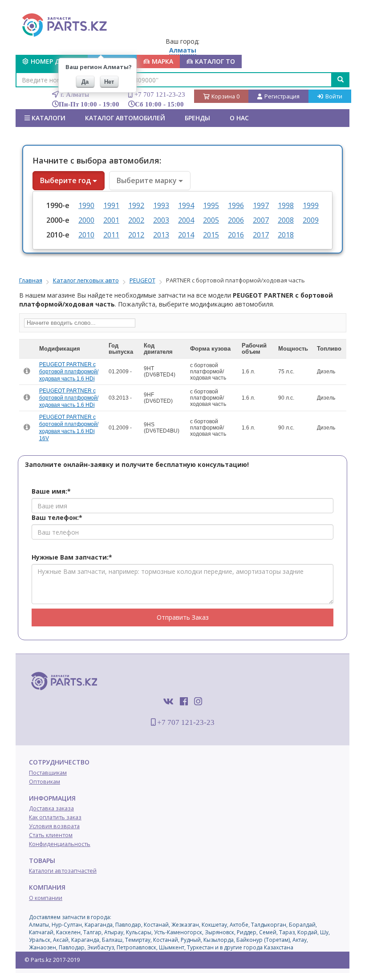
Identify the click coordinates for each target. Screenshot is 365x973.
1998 (286, 205)
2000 (86, 220)
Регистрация (282, 96)
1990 (86, 205)
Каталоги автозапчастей (63, 871)
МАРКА (162, 61)
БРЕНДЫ (197, 118)
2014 (186, 235)
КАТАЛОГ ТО (215, 61)
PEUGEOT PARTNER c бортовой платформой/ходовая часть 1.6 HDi (68, 371)
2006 (236, 220)
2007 (261, 220)
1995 (211, 205)
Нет (109, 81)
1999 (311, 205)
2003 (161, 220)
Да (85, 81)
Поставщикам (48, 773)
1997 (261, 205)
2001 (111, 220)
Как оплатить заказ (55, 817)
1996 (236, 205)
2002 (136, 220)
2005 (211, 220)
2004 (186, 220)
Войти (333, 96)
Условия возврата (54, 826)
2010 (86, 235)
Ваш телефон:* (57, 517)
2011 (111, 235)
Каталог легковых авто (86, 280)
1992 (136, 205)
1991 (111, 205)
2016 (236, 235)
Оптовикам (44, 781)
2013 (161, 235)
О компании (45, 898)
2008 (286, 220)
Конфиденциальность (59, 844)
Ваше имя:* (51, 491)
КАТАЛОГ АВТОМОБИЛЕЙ (125, 118)
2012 (136, 235)
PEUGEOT (142, 280)
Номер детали (56, 61)
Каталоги (47, 118)
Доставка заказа (51, 808)
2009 (311, 220)
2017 (261, 235)
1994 (186, 205)
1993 (161, 205)
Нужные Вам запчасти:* (72, 557)
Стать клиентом (51, 835)
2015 (211, 235)
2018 (286, 235)
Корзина (225, 96)
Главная (30, 280)
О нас (239, 118)
